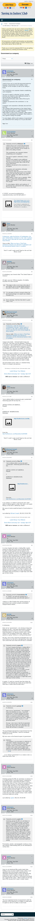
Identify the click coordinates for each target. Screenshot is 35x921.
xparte (12, 797)
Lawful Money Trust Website (17, 371)
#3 (31, 233)
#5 (31, 320)
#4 (31, 271)
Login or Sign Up (28, 1)
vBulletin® (25, 918)
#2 (31, 140)
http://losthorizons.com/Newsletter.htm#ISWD (15, 434)
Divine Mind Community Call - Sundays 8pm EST (17, 374)
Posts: (8, 75)
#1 (31, 79)
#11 (31, 702)
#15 (31, 897)
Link (9, 751)
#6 (31, 396)
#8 (31, 545)
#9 (31, 591)
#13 (31, 815)
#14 (31, 866)
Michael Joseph (15, 513)
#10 (31, 622)
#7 (31, 457)
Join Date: (9, 74)
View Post (24, 143)
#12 (31, 776)
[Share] (32, 75)
